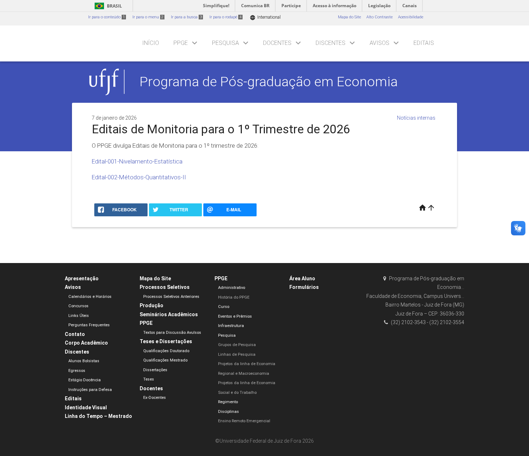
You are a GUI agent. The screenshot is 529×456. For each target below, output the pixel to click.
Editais (423, 43)
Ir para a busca (186, 17)
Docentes (277, 43)
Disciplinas (228, 411)
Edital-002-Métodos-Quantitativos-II (139, 177)
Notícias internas (416, 118)
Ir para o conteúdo (106, 17)
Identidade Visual (86, 407)
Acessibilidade (410, 17)
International (265, 17)
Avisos (379, 43)
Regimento (228, 402)
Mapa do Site (349, 17)
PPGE (180, 43)
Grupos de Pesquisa (237, 344)
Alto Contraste (379, 17)
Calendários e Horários (90, 296)
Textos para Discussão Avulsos (172, 332)
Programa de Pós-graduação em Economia (269, 81)
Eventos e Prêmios (235, 316)
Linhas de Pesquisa (237, 354)
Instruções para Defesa (90, 389)
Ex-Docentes (154, 397)
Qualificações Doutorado (166, 351)
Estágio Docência (84, 380)
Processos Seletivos (165, 287)
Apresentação (82, 278)
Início (150, 43)
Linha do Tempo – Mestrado (98, 416)
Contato (75, 334)
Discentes (330, 43)
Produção (151, 305)
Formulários (304, 287)
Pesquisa (225, 43)
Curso (223, 306)
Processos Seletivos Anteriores (171, 296)
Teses (148, 379)
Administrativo (231, 287)
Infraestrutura (231, 325)
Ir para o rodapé (225, 17)
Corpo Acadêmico (86, 343)
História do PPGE (233, 297)
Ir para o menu (147, 17)
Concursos (78, 306)
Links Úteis (78, 315)
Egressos (76, 370)
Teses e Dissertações (166, 341)
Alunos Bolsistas (83, 361)
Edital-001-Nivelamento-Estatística (137, 161)
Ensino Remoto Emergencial (244, 421)
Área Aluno (302, 278)
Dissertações (155, 370)
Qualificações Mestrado (165, 360)
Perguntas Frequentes (89, 325)
